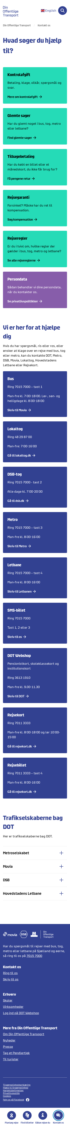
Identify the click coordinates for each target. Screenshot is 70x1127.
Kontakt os (58, 1122)
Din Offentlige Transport (17, 25)
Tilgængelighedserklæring (16, 1085)
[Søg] (62, 10)
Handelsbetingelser (13, 1090)
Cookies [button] (7, 1096)
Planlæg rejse (11, 1122)
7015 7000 (34, 955)
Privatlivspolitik (11, 1093)
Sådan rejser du (42, 1122)
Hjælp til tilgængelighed (15, 1087)
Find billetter (27, 1122)
